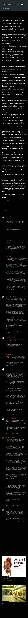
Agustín (8, 437)
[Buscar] (25, 2)
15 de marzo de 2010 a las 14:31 (11, 252)
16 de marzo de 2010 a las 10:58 (12, 365)
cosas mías (8, 208)
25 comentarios (10, 605)
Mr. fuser (8, 368)
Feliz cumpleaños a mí (10, 578)
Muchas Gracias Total (10, 503)
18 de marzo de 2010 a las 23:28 (12, 433)
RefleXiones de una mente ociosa (13, 4)
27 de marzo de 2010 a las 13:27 (12, 505)
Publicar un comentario (7, 528)
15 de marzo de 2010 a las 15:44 (11, 292)
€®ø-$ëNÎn (8, 217)
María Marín (8, 337)
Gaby (7, 509)
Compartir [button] (4, 580)
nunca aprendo (9, 210)
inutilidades (4, 210)
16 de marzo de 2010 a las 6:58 (11, 350)
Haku (7, 256)
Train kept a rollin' (9, 603)
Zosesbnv (8, 418)
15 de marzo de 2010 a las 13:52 (11, 237)
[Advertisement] (14, 542)
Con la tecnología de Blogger (15, 613)
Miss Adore (8, 296)
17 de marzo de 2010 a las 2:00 (11, 414)
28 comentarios (10, 580)
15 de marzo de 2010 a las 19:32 (11, 334)
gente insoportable (19, 208)
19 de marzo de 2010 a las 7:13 (11, 478)
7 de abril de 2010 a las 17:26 (11, 525)
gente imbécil (12, 208)
